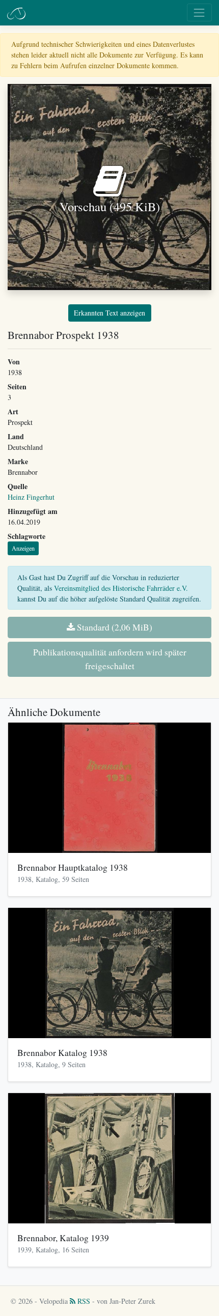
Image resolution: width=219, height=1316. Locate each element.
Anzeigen (23, 548)
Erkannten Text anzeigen (109, 313)
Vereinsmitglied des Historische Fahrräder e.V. (121, 588)
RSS (82, 1301)
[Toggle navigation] (199, 12)
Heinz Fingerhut (31, 497)
